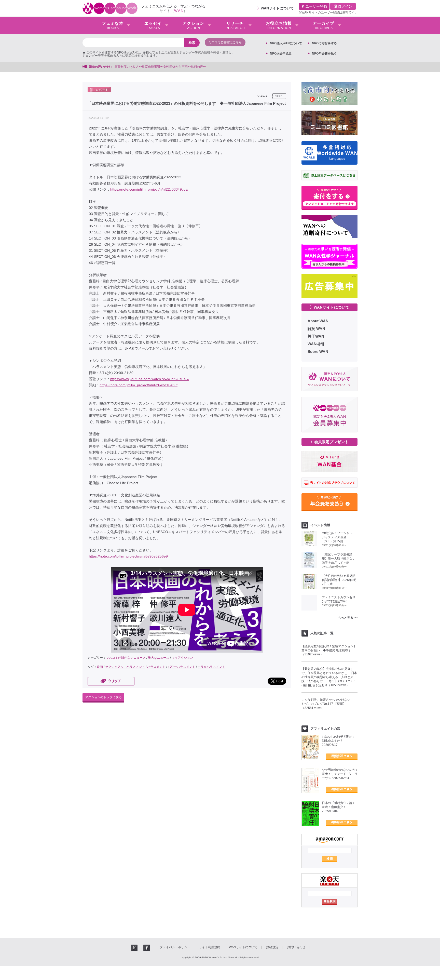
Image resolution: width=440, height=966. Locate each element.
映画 (100, 667)
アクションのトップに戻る (103, 697)
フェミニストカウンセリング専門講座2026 (338, 599)
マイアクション (182, 657)
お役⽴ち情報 (279, 25)
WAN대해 (316, 344)
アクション (193, 25)
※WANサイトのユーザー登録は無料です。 (328, 12)
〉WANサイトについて (329, 307)
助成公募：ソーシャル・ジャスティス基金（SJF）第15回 (338, 537)
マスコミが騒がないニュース (126, 657)
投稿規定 (272, 947)
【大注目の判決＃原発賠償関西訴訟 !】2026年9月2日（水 (339, 580)
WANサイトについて (277, 8)
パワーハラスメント (181, 667)
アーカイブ (323, 25)
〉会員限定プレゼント (329, 442)
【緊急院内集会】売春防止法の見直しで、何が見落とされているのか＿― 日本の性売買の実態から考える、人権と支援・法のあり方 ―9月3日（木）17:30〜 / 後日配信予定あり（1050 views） (329, 677)
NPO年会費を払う (324, 53)
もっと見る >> (348, 617)
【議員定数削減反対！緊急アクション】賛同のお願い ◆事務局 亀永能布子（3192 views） (328, 650)
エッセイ (153, 25)
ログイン (344, 6)
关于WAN (316, 336)
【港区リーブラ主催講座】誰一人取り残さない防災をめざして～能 (338, 558)
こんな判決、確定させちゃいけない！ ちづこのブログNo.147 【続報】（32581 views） (328, 704)
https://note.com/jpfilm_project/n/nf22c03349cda (149, 189)
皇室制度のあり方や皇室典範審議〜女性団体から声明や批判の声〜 (161, 67)
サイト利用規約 (209, 947)
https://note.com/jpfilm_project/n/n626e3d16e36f (138, 385)
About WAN (318, 321)
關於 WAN (316, 328)
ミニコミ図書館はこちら (225, 42)
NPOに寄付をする (324, 43)
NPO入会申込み (281, 53)
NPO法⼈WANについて (286, 43)
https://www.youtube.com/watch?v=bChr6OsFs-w (149, 379)
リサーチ (235, 25)
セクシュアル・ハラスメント (125, 667)
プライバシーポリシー (175, 947)
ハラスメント (156, 667)
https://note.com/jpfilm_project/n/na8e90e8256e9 (128, 556)
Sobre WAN (318, 351)
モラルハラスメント (211, 667)
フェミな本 (112, 25)
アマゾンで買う (342, 756)
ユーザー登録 (316, 6)
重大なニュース (158, 657)
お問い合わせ (296, 947)
